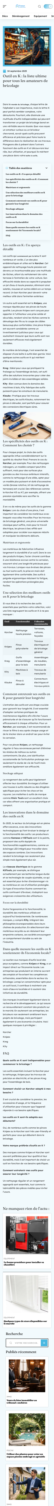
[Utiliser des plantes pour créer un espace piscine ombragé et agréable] (27, 1429)
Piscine (10, 1450)
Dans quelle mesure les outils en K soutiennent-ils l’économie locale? (23, 229)
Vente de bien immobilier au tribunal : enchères (22, 1401)
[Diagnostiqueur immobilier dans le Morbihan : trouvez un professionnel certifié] (27, 1483)
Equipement (9, 1259)
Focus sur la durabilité (17, 222)
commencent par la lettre (28, 256)
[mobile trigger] (5, 6)
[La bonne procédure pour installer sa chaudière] (27, 1235)
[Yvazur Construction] (21, 6)
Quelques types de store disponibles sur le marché (25, 1322)
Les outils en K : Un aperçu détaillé (23, 174)
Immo (9, 1397)
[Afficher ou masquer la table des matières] (40, 168)
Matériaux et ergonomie (18, 187)
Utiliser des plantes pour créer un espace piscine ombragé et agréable (26, 1455)
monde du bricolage (20, 104)
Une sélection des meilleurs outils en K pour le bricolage (25, 194)
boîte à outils (31, 156)
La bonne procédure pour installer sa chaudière (24, 1263)
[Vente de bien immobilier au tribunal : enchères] (27, 1375)
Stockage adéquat (15, 209)
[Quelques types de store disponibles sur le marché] (27, 1294)
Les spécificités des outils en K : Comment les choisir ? (27, 181)
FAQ (8, 235)
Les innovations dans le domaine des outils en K (24, 215)
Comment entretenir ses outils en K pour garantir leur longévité (26, 202)
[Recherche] (39, 6)
